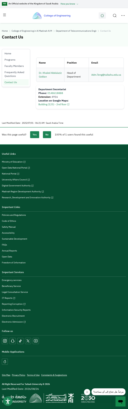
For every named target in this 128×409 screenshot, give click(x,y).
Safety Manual (9, 227)
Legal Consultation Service (15, 292)
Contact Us (11, 82)
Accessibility (8, 233)
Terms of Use (33, 375)
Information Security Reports (16, 310)
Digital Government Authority (16, 186)
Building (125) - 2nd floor (52, 104)
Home (5, 31)
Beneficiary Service (11, 286)
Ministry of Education (12, 162)
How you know (68, 3)
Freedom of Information (14, 262)
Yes (35, 135)
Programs (10, 60)
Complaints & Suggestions (54, 375)
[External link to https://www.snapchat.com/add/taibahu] (13, 341)
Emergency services (12, 280)
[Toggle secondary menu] (123, 15)
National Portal (9, 174)
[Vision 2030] (88, 398)
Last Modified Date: (11, 123)
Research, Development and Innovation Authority (26, 198)
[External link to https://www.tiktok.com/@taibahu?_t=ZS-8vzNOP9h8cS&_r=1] (20, 341)
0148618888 (55, 93)
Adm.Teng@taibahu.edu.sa (106, 75)
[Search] (115, 15)
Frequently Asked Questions (14, 74)
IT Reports (7, 298)
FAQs (4, 244)
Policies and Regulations (14, 215)
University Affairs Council (14, 180)
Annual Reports (9, 250)
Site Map (6, 375)
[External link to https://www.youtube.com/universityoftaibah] (36, 341)
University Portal (102, 15)
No (47, 135)
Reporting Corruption (12, 304)
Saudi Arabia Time (54, 123)
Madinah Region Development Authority (21, 192)
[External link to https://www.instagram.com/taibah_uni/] (5, 341)
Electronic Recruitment (13, 316)
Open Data (7, 256)
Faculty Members (14, 66)
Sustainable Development (14, 239)
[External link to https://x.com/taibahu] (28, 341)
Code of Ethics (9, 221)
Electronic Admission (12, 322)
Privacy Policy (18, 375)
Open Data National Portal (14, 168)
